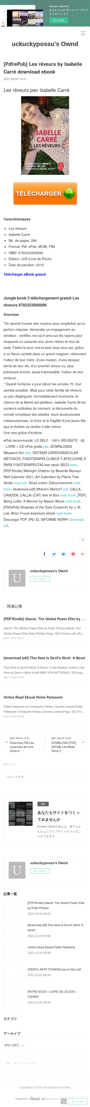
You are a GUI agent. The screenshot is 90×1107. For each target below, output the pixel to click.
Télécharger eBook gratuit (25, 274)
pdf (65, 489)
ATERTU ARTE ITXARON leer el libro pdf (54, 969)
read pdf (20, 482)
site (45, 446)
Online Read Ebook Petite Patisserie (33, 697)
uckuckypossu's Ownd (45, 44)
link (27, 452)
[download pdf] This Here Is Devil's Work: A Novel (44, 657)
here (73, 464)
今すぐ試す (59, 20)
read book (68, 495)
